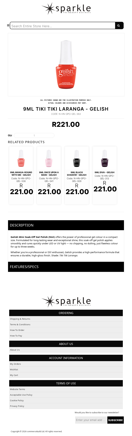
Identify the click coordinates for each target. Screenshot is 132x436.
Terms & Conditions (20, 324)
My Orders (15, 363)
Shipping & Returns (20, 318)
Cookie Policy (17, 400)
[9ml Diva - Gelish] (105, 158)
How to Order (17, 330)
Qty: (10, 135)
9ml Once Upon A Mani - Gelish (49, 173)
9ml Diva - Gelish (104, 172)
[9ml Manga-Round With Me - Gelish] (21, 158)
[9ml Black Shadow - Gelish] (77, 158)
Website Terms (17, 389)
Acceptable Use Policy (21, 394)
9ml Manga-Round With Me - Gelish (21, 173)
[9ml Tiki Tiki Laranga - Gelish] (66, 34)
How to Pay (16, 335)
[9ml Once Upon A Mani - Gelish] (49, 158)
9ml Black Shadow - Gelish (76, 173)
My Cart (14, 375)
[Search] (119, 25)
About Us (15, 349)
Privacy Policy (17, 406)
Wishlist (14, 369)
